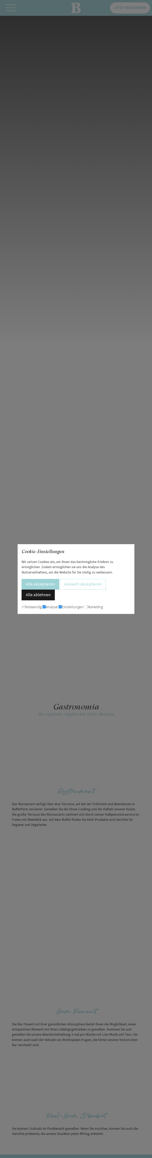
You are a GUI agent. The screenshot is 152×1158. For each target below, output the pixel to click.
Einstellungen (73, 607)
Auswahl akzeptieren (83, 584)
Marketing (95, 607)
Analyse (52, 607)
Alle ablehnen (38, 595)
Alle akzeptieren (40, 584)
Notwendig (33, 607)
